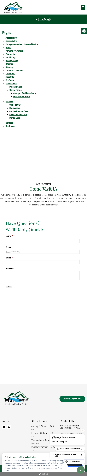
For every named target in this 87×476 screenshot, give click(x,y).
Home (8, 47)
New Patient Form (21, 96)
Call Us (45, 474)
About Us (10, 77)
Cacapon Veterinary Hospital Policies (22, 44)
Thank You (10, 73)
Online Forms (15, 90)
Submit (9, 287)
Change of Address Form (24, 93)
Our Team (10, 80)
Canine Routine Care (18, 111)
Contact (9, 123)
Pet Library (10, 57)
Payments (10, 54)
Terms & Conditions (14, 70)
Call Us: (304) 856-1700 (72, 399)
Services (9, 101)
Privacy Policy (12, 60)
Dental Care (14, 118)
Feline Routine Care (18, 114)
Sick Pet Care (15, 105)
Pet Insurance (15, 87)
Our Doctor (10, 126)
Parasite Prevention (14, 51)
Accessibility (11, 38)
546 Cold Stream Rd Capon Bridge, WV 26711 (72, 427)
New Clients (11, 83)
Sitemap (9, 64)
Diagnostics (14, 108)
